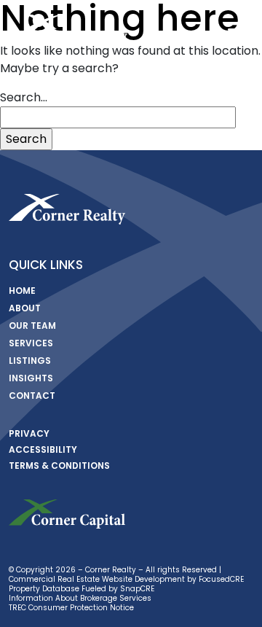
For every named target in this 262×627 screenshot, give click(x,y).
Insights (31, 378)
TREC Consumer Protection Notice (71, 607)
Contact (32, 395)
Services (31, 343)
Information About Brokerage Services (80, 598)
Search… (23, 97)
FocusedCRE (221, 579)
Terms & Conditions (59, 465)
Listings (30, 360)
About (25, 308)
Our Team (32, 325)
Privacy (29, 433)
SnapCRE (137, 588)
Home (22, 290)
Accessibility (43, 449)
